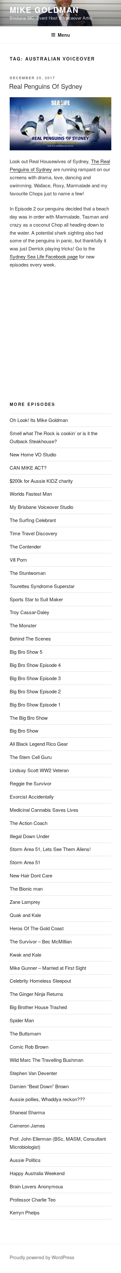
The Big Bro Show (29, 717)
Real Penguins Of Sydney (45, 86)
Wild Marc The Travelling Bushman (46, 1059)
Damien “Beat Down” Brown (39, 1086)
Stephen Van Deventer (33, 1073)
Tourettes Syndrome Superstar (42, 586)
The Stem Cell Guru (31, 757)
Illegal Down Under (29, 836)
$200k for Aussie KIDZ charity (41, 480)
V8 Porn (18, 559)
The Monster (23, 625)
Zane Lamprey (25, 901)
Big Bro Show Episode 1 (35, 704)
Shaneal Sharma (27, 1112)
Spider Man (22, 1020)
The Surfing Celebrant (33, 520)
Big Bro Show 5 (26, 651)
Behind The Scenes (30, 638)
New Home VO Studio (33, 454)
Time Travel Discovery (33, 533)
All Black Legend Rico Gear (39, 743)
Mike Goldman (44, 9)
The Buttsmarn (25, 1033)
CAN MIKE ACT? (28, 467)
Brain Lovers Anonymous (36, 1186)
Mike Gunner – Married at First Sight (48, 967)
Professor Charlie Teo (32, 1199)
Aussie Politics (25, 1159)
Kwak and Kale (25, 954)
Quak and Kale (25, 915)
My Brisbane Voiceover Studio (41, 506)
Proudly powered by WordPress (42, 1257)
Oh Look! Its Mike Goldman (39, 420)
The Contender (25, 546)
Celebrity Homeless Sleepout (40, 980)
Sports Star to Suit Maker (36, 599)
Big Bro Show (24, 730)
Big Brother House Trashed (38, 1007)
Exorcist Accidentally (32, 796)
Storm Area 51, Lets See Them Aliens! (50, 849)
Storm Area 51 (25, 862)
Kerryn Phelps (25, 1212)
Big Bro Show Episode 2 (35, 691)
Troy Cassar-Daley (29, 612)
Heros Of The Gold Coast (37, 928)
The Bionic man (26, 888)
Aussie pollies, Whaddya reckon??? (47, 1099)
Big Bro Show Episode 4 (35, 664)
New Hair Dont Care (31, 875)
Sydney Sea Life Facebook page (44, 256)
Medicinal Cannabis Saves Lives (44, 809)
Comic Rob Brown (29, 1046)
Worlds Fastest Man (31, 493)
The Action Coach (28, 822)
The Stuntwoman (27, 572)
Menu (64, 35)
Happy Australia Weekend (37, 1173)
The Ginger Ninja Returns (36, 993)
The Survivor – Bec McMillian (41, 941)
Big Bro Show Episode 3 (35, 678)
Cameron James (27, 1125)
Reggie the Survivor (30, 783)
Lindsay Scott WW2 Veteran (39, 770)
